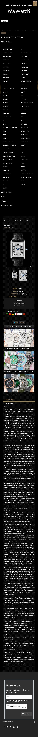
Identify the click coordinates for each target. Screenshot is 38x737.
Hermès (5, 181)
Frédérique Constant (9, 145)
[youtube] (13, 727)
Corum (5, 110)
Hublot (5, 184)
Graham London (8, 159)
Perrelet (24, 113)
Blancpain (6, 67)
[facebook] (4, 727)
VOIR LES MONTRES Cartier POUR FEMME (19, 326)
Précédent (8, 274)
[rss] (10, 727)
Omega (23, 92)
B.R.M (4, 85)
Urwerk (23, 170)
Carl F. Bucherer (8, 88)
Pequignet (24, 110)
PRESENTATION (8, 399)
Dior (4, 124)
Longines (23, 63)
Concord (6, 106)
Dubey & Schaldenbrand (10, 127)
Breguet (5, 74)
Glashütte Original (9, 156)
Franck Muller (7, 142)
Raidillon (24, 124)
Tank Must (21, 290)
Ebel (4, 131)
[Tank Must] (15, 275)
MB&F (22, 85)
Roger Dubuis (25, 142)
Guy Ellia (6, 167)
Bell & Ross (6, 60)
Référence (6, 227)
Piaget (23, 117)
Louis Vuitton (25, 74)
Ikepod (5, 188)
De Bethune (6, 113)
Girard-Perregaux (8, 152)
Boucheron (6, 70)
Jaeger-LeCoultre (26, 53)
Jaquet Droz (24, 56)
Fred (4, 138)
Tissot (23, 163)
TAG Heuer (24, 159)
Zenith (23, 184)
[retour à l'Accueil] (4, 221)
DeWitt (5, 120)
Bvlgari (5, 81)
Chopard (6, 102)
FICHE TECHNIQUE (9, 403)
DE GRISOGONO (7, 117)
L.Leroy (23, 78)
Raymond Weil (25, 131)
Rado (22, 120)
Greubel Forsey (8, 163)
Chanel (5, 95)
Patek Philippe (25, 106)
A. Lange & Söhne (8, 53)
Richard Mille (25, 138)
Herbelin (6, 177)
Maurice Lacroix (26, 81)
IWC (22, 49)
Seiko (22, 149)
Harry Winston (7, 174)
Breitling (6, 78)
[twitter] (7, 727)
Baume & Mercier (8, 56)
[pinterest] (17, 727)
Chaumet (6, 99)
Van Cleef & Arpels (26, 177)
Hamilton (6, 170)
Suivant (30, 274)
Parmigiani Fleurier (27, 102)
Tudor (23, 167)
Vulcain (23, 181)
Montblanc (24, 88)
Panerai (23, 99)
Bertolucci (6, 63)
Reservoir (24, 134)
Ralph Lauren (25, 127)
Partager (22, 322)
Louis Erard (24, 67)
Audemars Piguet (8, 49)
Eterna (5, 134)
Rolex (23, 145)
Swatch (23, 156)
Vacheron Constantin (27, 174)
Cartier (5, 92)
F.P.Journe (6, 149)
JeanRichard (25, 60)
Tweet (16, 322)
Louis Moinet (24, 70)
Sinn (22, 152)
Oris (22, 95)
